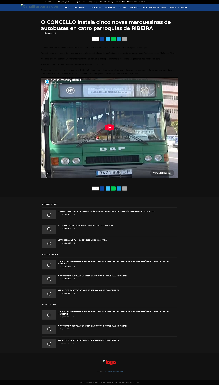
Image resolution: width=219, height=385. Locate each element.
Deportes (96, 8)
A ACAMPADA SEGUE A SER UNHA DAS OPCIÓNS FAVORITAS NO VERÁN (85, 225)
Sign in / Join (80, 2)
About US (102, 2)
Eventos (134, 8)
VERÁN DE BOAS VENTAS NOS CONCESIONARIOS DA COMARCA (82, 240)
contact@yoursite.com (114, 372)
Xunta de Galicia (178, 8)
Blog (90, 2)
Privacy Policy (120, 2)
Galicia (122, 8)
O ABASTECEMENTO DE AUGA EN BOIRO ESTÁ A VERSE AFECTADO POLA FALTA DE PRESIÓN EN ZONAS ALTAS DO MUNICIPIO (106, 211)
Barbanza (110, 8)
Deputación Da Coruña (154, 8)
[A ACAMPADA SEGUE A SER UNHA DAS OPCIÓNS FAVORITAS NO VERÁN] (49, 229)
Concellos (79, 8)
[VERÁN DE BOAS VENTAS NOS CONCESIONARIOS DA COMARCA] (49, 243)
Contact (142, 2)
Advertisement (132, 2)
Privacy (110, 2)
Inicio (67, 8)
